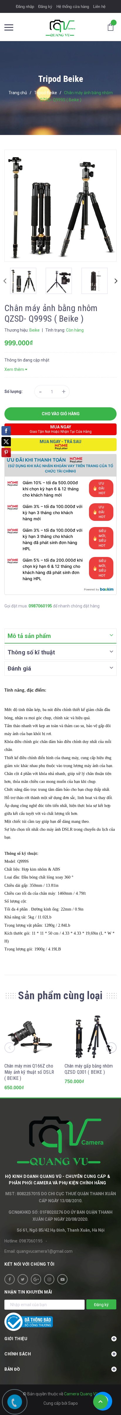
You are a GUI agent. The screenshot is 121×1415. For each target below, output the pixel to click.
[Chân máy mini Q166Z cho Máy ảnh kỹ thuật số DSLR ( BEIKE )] (30, 1035)
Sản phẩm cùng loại (60, 996)
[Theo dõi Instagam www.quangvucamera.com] (49, 1279)
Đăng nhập (25, 6)
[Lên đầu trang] (100, 1401)
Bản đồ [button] (12, 1369)
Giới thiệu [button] (15, 1338)
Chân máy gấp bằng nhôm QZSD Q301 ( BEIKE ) (89, 1069)
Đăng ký (45, 6)
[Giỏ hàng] (112, 27)
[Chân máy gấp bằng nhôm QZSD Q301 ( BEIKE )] (91, 1035)
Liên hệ (99, 6)
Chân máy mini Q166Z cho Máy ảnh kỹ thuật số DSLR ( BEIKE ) (29, 1072)
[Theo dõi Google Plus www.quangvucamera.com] (36, 1279)
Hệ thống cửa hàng (72, 6)
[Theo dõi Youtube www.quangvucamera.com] (62, 1279)
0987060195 (40, 606)
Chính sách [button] (17, 1354)
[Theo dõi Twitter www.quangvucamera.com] (23, 1279)
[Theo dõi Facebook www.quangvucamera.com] (9, 1279)
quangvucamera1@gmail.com (44, 1251)
